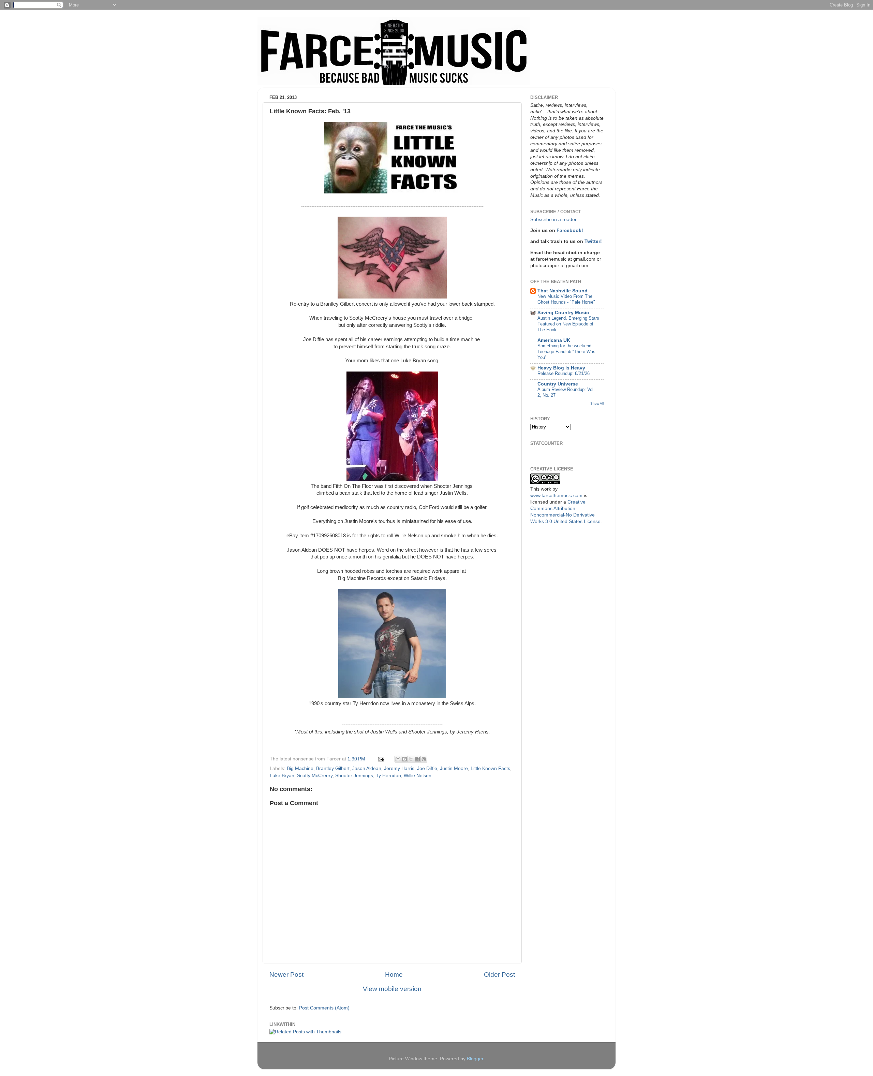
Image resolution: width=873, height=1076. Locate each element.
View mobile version (392, 988)
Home (394, 974)
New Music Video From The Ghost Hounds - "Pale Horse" (566, 299)
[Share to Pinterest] (423, 759)
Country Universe (557, 384)
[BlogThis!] (404, 759)
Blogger (475, 1058)
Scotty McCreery (314, 775)
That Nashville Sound (562, 290)
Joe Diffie (427, 768)
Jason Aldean (366, 768)
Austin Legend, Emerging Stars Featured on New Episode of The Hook (568, 324)
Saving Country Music (563, 312)
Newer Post (286, 974)
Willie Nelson (417, 775)
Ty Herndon (388, 775)
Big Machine (300, 768)
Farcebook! (570, 230)
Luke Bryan (282, 775)
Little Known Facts (490, 768)
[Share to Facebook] (417, 759)
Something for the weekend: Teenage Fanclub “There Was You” (566, 351)
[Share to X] (411, 759)
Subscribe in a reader (553, 219)
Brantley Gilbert (333, 768)
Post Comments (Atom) (324, 1007)
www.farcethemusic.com (556, 495)
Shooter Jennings (354, 775)
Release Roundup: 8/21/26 (563, 373)
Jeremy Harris (399, 768)
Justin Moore (454, 768)
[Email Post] (381, 758)
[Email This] (398, 759)
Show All (597, 403)
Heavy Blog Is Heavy (561, 367)
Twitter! (593, 241)
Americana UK (553, 340)
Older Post (499, 974)
